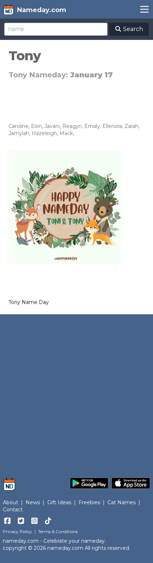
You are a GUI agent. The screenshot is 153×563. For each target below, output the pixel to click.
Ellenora (112, 126)
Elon (36, 126)
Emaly (92, 126)
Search (132, 29)
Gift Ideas (59, 502)
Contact (13, 509)
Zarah (131, 126)
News (33, 502)
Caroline (18, 126)
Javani (52, 126)
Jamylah (19, 133)
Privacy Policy (17, 531)
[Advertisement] (76, 392)
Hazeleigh (44, 133)
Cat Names (121, 502)
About (10, 502)
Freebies (89, 502)
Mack (66, 133)
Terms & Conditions (58, 531)
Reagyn (72, 126)
